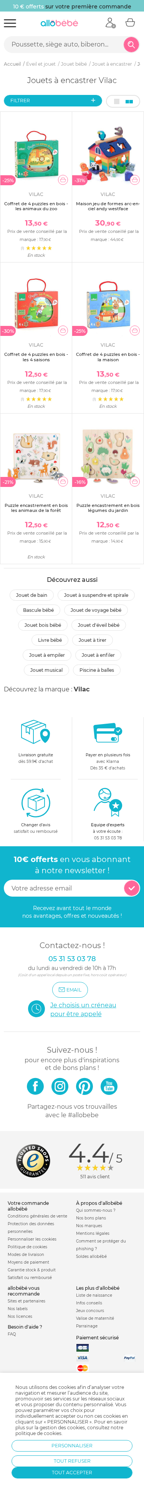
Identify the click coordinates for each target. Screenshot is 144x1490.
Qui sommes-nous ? (96, 1210)
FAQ (12, 1334)
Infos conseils (89, 1303)
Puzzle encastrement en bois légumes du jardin (108, 508)
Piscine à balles (96, 670)
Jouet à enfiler (98, 655)
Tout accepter (72, 1472)
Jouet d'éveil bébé (98, 625)
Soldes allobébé (91, 1256)
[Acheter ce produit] (63, 180)
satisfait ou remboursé (36, 828)
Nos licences (20, 1316)
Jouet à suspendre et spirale (96, 595)
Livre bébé (50, 640)
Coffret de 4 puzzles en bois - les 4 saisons (36, 357)
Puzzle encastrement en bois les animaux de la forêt (36, 508)
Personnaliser (72, 1445)
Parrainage (87, 1326)
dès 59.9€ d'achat (35, 758)
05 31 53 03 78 (108, 838)
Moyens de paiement (28, 1262)
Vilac (81, 689)
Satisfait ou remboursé (30, 1277)
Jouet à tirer (92, 640)
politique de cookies (38, 1433)
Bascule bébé (38, 610)
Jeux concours (90, 1310)
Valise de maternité (95, 1318)
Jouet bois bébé (43, 625)
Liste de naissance (94, 1295)
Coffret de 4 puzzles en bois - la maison (108, 357)
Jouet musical (46, 670)
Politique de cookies (27, 1246)
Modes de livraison (26, 1254)
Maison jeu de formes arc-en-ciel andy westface (108, 206)
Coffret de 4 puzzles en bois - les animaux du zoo (36, 206)
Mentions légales (92, 1233)
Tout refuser (72, 1461)
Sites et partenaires (26, 1301)
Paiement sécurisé (97, 1338)
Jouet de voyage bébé (96, 610)
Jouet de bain (31, 595)
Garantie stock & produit (32, 1269)
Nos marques (89, 1225)
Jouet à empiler (47, 655)
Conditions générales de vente (37, 1216)
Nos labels (18, 1308)
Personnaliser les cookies (32, 1239)
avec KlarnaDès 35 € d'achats (108, 761)
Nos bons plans (91, 1218)
